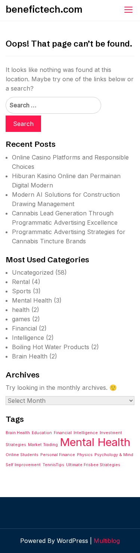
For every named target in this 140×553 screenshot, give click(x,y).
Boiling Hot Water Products (50, 347)
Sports (21, 291)
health (20, 309)
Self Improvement (23, 464)
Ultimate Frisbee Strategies (93, 464)
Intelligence (28, 337)
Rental (21, 281)
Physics (85, 454)
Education (42, 432)
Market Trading (43, 444)
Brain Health (29, 356)
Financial (24, 328)
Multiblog (107, 540)
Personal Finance (57, 454)
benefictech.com (44, 9)
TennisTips (53, 464)
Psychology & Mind (113, 454)
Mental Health (32, 300)
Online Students (22, 454)
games (21, 319)
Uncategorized (32, 272)
